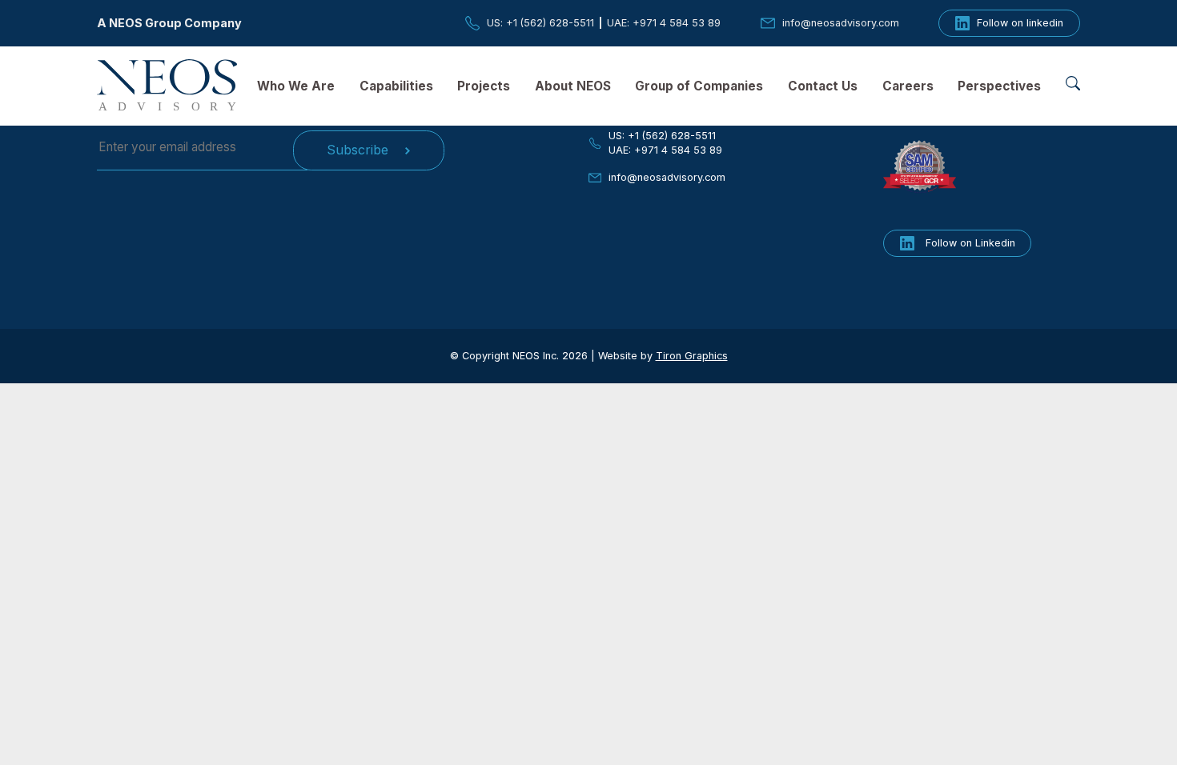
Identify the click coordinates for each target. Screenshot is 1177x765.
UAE (664, 23)
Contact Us (823, 86)
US (540, 23)
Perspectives (999, 86)
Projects (483, 86)
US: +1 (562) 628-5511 (662, 136)
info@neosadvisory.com (667, 177)
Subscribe (357, 150)
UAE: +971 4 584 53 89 (665, 150)
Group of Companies (699, 86)
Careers (908, 86)
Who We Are (296, 86)
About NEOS (573, 86)
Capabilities (396, 86)
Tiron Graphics (692, 356)
